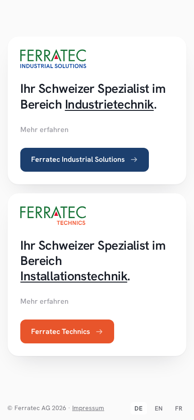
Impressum (88, 408)
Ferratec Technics (60, 331)
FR (179, 408)
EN (159, 408)
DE (138, 408)
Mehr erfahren (44, 129)
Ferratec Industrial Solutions (78, 159)
